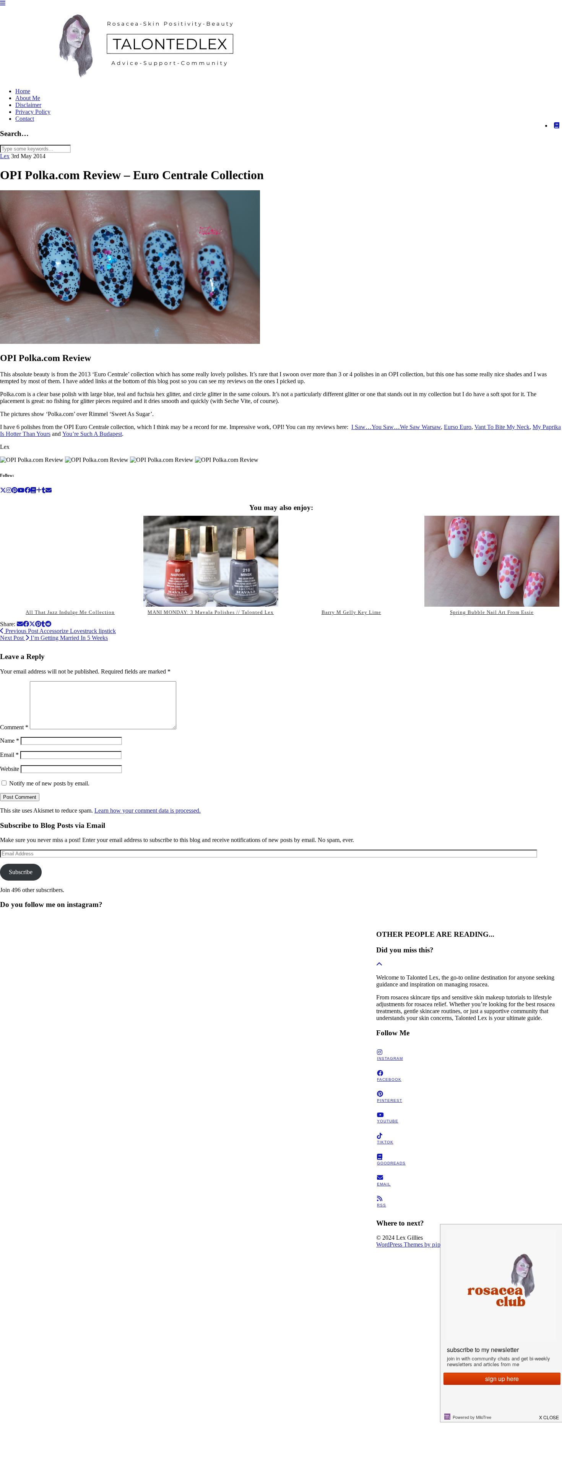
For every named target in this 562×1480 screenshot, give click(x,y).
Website (9, 769)
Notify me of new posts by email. (49, 783)
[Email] (48, 490)
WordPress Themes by (413, 1244)
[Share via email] (20, 624)
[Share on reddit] (48, 624)
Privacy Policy (32, 111)
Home (22, 91)
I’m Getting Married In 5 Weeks (54, 638)
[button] (2, 3)
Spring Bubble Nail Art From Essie (492, 612)
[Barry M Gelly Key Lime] (351, 561)
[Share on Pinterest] (38, 624)
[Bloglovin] (39, 490)
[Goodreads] (556, 125)
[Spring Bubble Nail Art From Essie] (491, 561)
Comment (14, 727)
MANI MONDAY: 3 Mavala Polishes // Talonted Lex (211, 612)
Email (9, 754)
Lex (5, 156)
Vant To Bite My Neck (502, 427)
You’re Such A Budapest (92, 434)
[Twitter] (3, 490)
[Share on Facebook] (26, 624)
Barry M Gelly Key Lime (351, 612)
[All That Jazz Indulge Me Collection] (70, 561)
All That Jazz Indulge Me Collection (70, 612)
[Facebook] (27, 490)
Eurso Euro (457, 427)
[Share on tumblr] (43, 624)
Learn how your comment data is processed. (147, 810)
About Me (27, 98)
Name (9, 740)
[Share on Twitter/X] (32, 624)
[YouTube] (21, 490)
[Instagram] (8, 490)
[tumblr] (43, 490)
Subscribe (20, 872)
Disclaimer (28, 105)
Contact (24, 118)
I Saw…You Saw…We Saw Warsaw (396, 427)
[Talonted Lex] (141, 78)
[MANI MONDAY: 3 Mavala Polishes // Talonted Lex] (210, 561)
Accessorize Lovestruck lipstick (60, 631)
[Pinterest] (14, 490)
